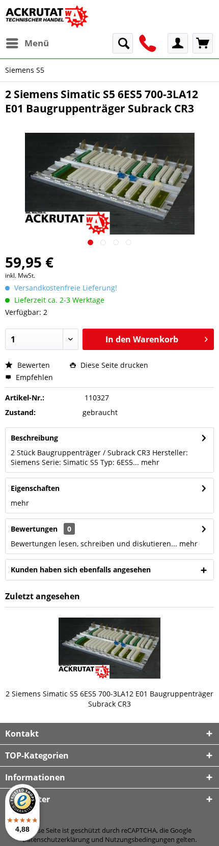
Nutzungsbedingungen (140, 839)
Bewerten (32, 365)
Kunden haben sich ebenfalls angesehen (81, 569)
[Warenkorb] (203, 43)
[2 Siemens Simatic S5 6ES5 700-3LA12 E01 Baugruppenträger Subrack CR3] (109, 648)
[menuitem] (27, 43)
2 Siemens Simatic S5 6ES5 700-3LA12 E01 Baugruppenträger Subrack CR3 (109, 699)
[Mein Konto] (178, 43)
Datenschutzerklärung (56, 839)
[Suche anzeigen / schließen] (123, 43)
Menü (36, 43)
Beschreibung (34, 438)
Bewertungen (34, 529)
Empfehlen (33, 377)
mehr (149, 462)
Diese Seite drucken (113, 365)
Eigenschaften (35, 488)
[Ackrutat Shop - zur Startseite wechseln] (48, 16)
